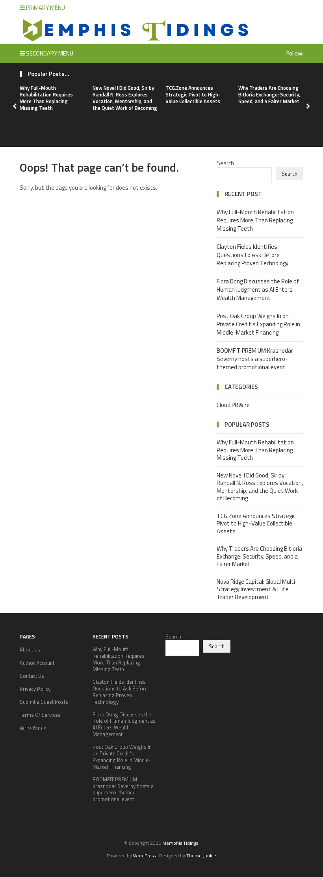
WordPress (144, 855)
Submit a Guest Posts (44, 702)
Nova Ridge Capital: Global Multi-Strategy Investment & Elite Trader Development (257, 589)
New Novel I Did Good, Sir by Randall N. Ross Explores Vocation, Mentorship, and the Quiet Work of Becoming (125, 98)
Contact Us (32, 676)
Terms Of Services (40, 715)
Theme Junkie (201, 855)
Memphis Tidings (180, 843)
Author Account (37, 663)
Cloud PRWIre (233, 404)
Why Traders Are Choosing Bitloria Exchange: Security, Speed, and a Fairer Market (269, 94)
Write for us (33, 728)
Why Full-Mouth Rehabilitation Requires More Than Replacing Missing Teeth (46, 98)
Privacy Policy (35, 689)
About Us (30, 649)
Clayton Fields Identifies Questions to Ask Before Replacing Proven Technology (252, 255)
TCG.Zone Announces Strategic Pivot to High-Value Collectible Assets (193, 94)
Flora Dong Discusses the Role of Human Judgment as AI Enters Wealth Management (258, 289)
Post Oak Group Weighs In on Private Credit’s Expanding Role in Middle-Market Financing (258, 324)
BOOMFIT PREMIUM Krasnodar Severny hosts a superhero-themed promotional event (255, 359)
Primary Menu (45, 7)
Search (225, 163)
